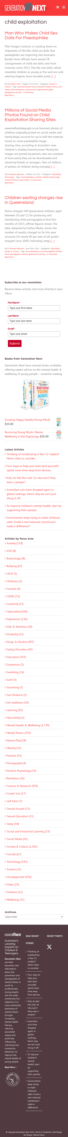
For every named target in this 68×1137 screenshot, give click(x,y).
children (38, 177)
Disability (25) (15, 634)
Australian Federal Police (47, 86)
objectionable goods (45, 89)
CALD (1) (12, 573)
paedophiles (9, 92)
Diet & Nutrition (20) (19, 626)
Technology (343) (17, 862)
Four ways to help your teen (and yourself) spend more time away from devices (34, 984)
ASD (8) (11, 551)
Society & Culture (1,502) (22, 846)
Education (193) (16, 657)
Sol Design (28, 1135)
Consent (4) (13, 589)
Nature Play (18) (16, 740)
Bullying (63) (14, 566)
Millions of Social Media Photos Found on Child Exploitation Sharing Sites (30, 115)
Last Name (13, 316)
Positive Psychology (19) (21, 771)
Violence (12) (15, 892)
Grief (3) (11, 680)
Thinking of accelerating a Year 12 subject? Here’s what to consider (33, 960)
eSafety (46, 177)
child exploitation (17, 89)
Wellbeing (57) (15, 899)
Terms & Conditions (43, 1132)
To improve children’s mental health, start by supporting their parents (34, 1064)
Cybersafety (56, 174)
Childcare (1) (14, 581)
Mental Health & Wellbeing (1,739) (28, 725)
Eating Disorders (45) (20, 649)
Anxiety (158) (15, 543)
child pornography (47, 251)
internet (8, 180)
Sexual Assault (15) (18, 808)
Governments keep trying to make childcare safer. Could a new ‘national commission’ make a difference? (33, 522)
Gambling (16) (15, 672)
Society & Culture (12, 251)
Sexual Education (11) (20, 816)
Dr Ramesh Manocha (15, 174)
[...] (54, 76)
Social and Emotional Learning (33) (28, 831)
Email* (11, 328)
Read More (9, 95)
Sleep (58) (13, 824)
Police (7, 254)
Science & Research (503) (22, 786)
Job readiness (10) (18, 702)
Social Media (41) (17, 839)
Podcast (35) (14, 755)
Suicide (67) (14, 854)
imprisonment (30, 89)
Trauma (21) (14, 869)
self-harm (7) (14, 801)
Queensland (33, 254)
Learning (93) (15, 710)
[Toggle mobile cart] (57, 7)
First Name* (14, 302)
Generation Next (13, 84)
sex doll (18, 92)
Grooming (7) (15, 687)
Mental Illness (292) (19, 733)
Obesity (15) (14, 748)
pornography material (19, 254)
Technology (9, 177)
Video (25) (13, 884)
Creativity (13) (15, 604)
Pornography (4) (16, 763)
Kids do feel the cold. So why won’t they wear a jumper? (33, 1008)
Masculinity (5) (15, 717)
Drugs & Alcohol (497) (20, 642)
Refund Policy (39, 1135)
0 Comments (29, 92)
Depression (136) (17, 619)
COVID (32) (13, 596)
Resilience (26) (16, 778)
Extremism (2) (15, 664)
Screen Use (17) (16, 793)
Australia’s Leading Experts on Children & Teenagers (11, 947)
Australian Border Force (26, 86)
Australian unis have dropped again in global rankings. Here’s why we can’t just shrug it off (31, 494)
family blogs (54, 177)
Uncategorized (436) (19, 877)
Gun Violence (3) (17, 695)
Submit (14, 343)
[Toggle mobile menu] (64, 7)
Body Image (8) (16, 558)
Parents (15, 180)
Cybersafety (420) (17, 611)
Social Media (24, 180)
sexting (42, 254)
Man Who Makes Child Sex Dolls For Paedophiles (31, 35)
